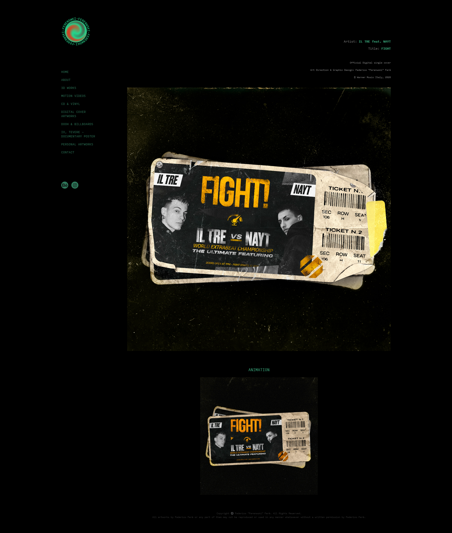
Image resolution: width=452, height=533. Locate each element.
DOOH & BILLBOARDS (77, 124)
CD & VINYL (70, 103)
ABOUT (66, 79)
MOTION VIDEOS (73, 95)
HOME (65, 71)
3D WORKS (68, 87)
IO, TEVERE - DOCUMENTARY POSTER (78, 134)
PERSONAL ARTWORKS (77, 144)
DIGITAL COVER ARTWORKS (73, 113)
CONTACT (67, 152)
